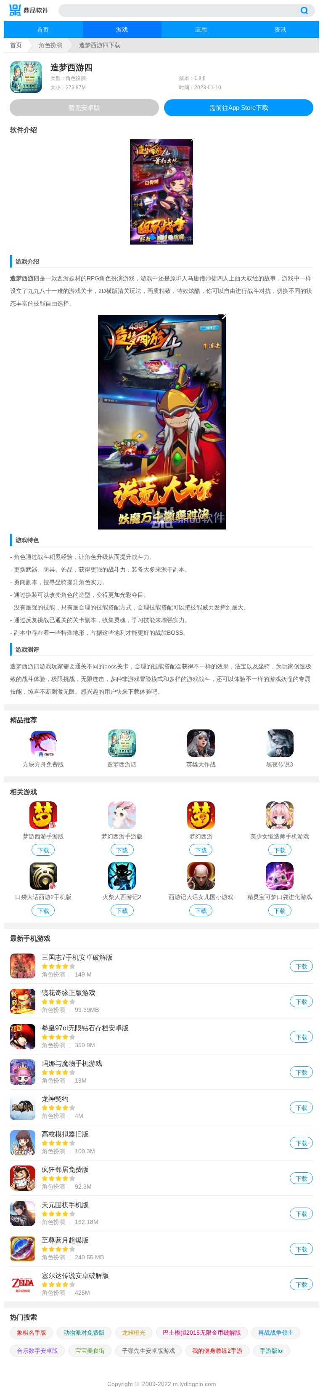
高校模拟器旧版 (161, 1142)
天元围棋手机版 (161, 1213)
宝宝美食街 (90, 1350)
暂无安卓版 (84, 107)
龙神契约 (161, 1107)
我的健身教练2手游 (217, 1350)
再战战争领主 (276, 1332)
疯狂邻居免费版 (161, 1177)
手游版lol (271, 1350)
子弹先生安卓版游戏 (148, 1350)
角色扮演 (50, 45)
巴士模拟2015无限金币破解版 (202, 1332)
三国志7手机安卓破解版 (161, 965)
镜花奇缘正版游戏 (161, 1001)
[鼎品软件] (33, 10)
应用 (201, 29)
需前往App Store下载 (238, 107)
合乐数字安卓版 (37, 1350)
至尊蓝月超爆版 (161, 1248)
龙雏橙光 (134, 1332)
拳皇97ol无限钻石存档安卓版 (161, 1036)
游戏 (122, 29)
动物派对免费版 (84, 1332)
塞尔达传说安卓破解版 (161, 1284)
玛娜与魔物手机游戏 (161, 1071)
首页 (43, 29)
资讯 (280, 29)
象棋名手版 (31, 1332)
